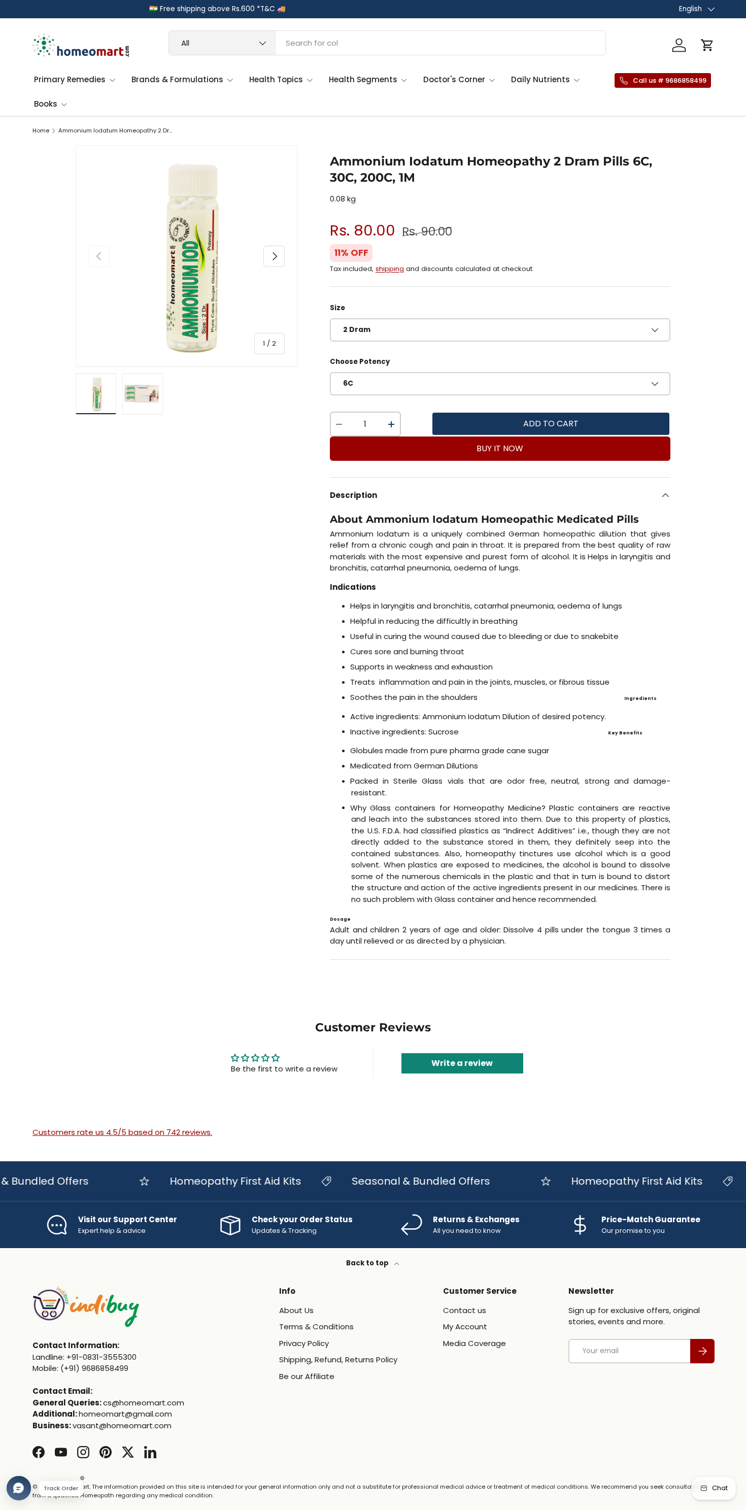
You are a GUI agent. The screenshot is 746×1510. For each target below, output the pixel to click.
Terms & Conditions (316, 1326)
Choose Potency (360, 361)
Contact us (464, 1310)
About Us (296, 1310)
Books (45, 103)
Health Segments (363, 79)
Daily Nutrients (540, 79)
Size (337, 308)
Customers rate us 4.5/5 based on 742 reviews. (122, 1132)
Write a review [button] (462, 1063)
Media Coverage (474, 1343)
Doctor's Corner (454, 79)
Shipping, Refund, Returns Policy (338, 1359)
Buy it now (500, 448)
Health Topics (276, 79)
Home (40, 130)
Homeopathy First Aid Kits (217, 1181)
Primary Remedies (70, 79)
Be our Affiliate (306, 1376)
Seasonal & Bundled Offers (403, 1181)
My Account (465, 1326)
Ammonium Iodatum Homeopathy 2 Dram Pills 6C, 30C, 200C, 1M (115, 130)
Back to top (368, 1263)
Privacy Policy (304, 1343)
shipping (390, 269)
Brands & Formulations (177, 79)
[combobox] (387, 43)
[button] (707, 45)
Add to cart (551, 423)
